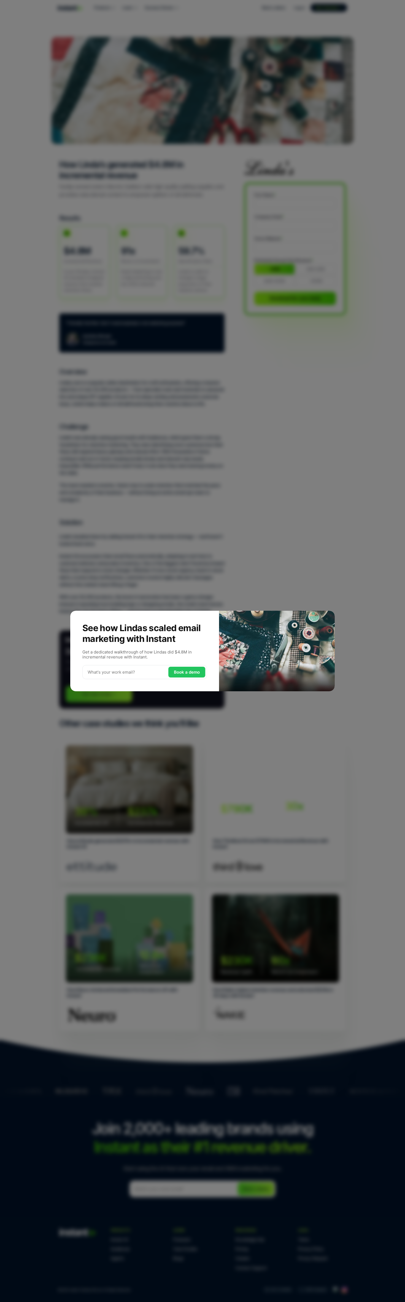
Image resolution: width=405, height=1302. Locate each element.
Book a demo (187, 672)
